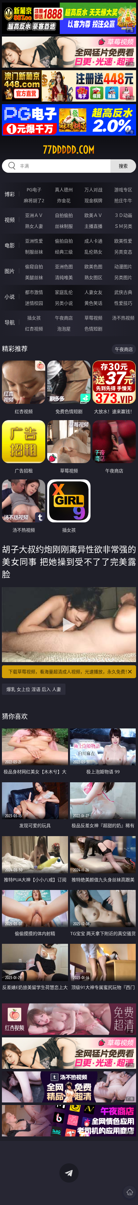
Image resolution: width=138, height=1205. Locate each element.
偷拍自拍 (64, 241)
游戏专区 (123, 190)
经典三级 (64, 252)
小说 (9, 296)
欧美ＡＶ (93, 215)
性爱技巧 (123, 303)
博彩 (9, 194)
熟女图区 (93, 277)
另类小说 (64, 303)
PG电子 (34, 190)
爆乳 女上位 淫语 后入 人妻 (33, 689)
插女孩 (34, 318)
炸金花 (64, 200)
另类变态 (123, 252)
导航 (9, 322)
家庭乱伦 (64, 292)
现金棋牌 (93, 200)
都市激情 (34, 292)
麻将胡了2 (34, 200)
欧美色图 (93, 266)
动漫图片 (123, 266)
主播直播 (93, 226)
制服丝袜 (34, 252)
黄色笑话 (93, 303)
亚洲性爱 (34, 241)
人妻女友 (93, 292)
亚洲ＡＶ (34, 215)
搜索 (123, 166)
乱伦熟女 (93, 252)
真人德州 (64, 190)
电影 (9, 245)
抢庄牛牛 (123, 200)
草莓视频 (93, 318)
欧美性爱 (123, 241)
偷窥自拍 (34, 266)
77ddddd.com (69, 149)
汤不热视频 (123, 318)
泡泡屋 (64, 329)
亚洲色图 (64, 266)
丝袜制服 (64, 226)
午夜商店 (64, 318)
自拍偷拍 (64, 215)
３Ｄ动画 (123, 215)
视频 (9, 219)
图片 (9, 271)
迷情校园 (34, 303)
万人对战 (93, 190)
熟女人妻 (34, 226)
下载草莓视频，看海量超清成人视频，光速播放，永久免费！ (69, 672)
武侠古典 (123, 292)
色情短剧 (93, 329)
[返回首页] (129, 1192)
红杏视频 (34, 329)
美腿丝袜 (34, 277)
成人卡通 (93, 241)
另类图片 (123, 277)
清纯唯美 (64, 277)
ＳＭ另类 (123, 226)
